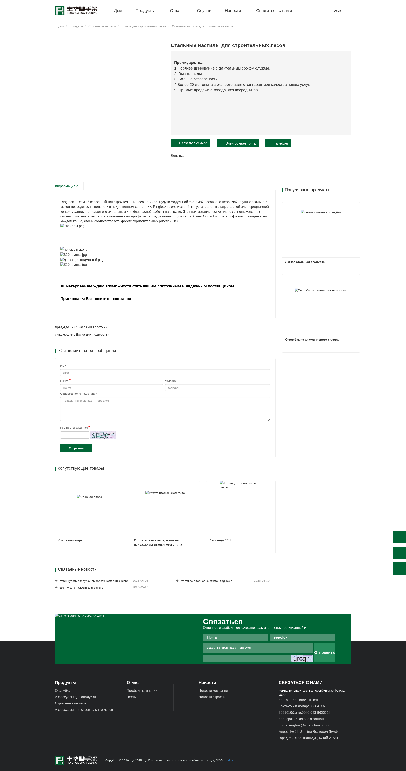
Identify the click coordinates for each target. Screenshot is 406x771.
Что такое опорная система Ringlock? (206, 581)
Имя (63, 365)
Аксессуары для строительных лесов (84, 709)
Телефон (281, 143)
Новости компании (213, 690)
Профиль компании (142, 690)
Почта (64, 380)
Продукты (76, 26)
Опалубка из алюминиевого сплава (312, 339)
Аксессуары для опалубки (75, 697)
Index (229, 760)
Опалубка (62, 690)
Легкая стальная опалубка (305, 261)
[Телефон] (399, 537)
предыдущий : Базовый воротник (81, 327)
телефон (171, 380)
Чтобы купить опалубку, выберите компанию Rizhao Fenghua (95, 581)
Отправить (76, 448)
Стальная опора (70, 540)
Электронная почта (240, 143)
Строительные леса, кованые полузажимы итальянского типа (158, 542)
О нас (133, 682)
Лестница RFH (220, 540)
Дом (118, 10)
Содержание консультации (78, 393)
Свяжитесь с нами (274, 10)
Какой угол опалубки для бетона (80, 587)
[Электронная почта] (399, 553)
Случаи (204, 10)
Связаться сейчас (193, 143)
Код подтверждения (74, 427)
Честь (131, 697)
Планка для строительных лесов (143, 26)
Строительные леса (102, 26)
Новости (207, 682)
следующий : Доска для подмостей (82, 334)
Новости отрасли (212, 697)
